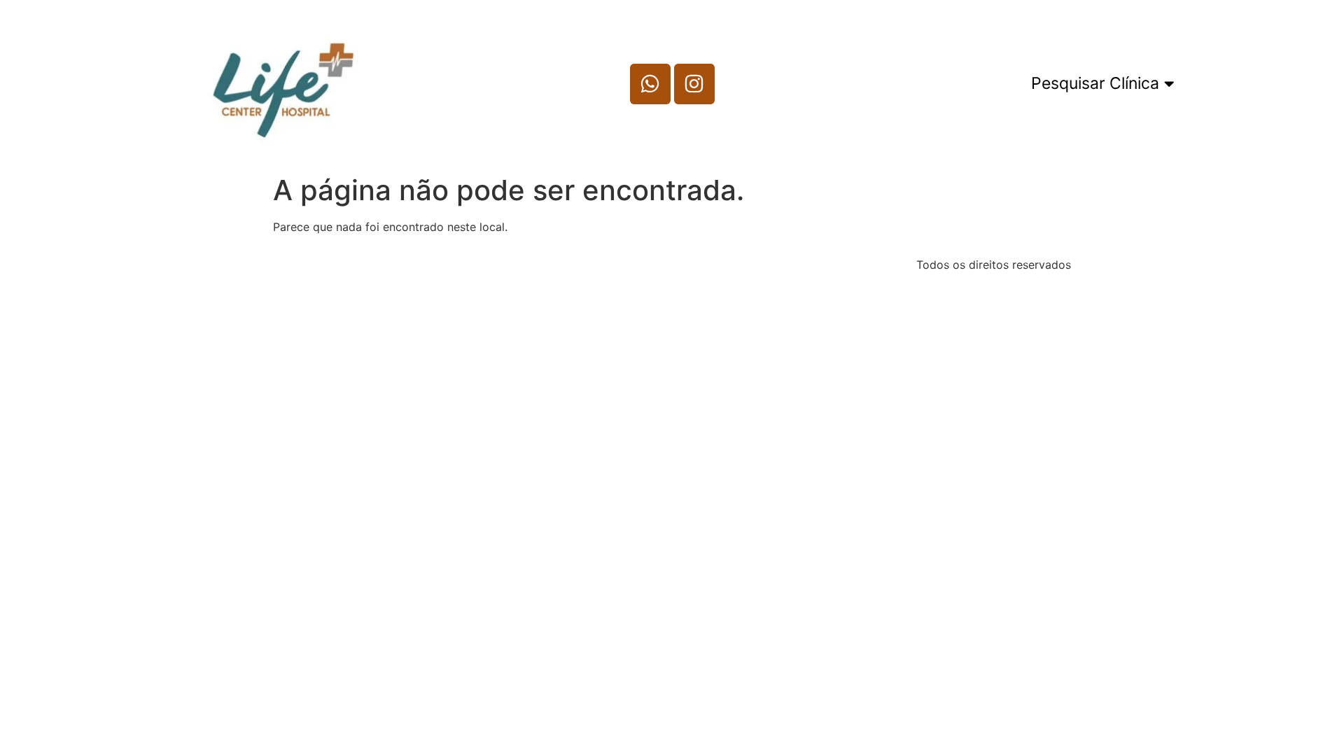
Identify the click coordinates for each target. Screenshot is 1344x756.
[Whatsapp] (650, 84)
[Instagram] (694, 84)
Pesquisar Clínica (1095, 83)
